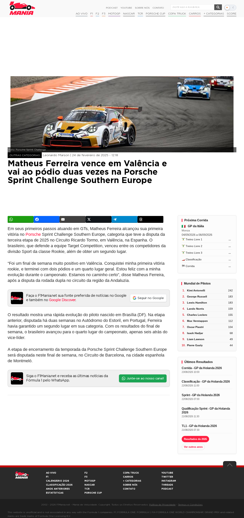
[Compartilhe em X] (99, 219)
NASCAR (129, 13)
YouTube (126, 8)
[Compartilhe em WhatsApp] (21, 219)
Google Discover (62, 300)
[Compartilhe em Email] (72, 219)
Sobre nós (142, 8)
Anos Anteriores (58, 489)
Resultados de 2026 (195, 439)
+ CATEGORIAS (214, 13)
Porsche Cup (155, 13)
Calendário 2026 (57, 481)
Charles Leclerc (197, 314)
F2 (97, 13)
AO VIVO (51, 473)
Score (231, 13)
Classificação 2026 (59, 485)
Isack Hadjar (195, 333)
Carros (195, 13)
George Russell (197, 296)
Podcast (112, 8)
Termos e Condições (190, 505)
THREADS (167, 485)
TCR (140, 13)
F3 (103, 13)
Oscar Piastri (195, 327)
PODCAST (167, 489)
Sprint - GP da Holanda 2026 (201, 395)
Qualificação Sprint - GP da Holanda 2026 (206, 410)
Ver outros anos (193, 446)
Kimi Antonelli (196, 290)
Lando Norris (195, 308)
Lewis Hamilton (197, 302)
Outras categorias (25, 155)
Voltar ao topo (229, 466)
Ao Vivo (81, 13)
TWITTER (167, 477)
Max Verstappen (197, 320)
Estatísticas (54, 493)
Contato (158, 8)
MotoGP (114, 13)
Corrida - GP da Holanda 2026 (202, 368)
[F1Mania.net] (22, 8)
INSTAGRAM (168, 481)
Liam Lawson (195, 339)
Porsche (33, 234)
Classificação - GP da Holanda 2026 (206, 381)
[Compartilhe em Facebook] (46, 219)
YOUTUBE (167, 473)
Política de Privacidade (162, 505)
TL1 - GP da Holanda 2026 (199, 426)
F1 (91, 13)
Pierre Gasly (195, 345)
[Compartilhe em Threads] (150, 219)
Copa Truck (177, 13)
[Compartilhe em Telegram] (124, 219)
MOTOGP (89, 481)
